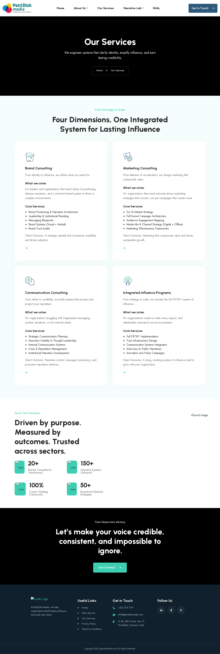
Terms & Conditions (92, 629)
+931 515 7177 (125, 607)
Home (60, 8)
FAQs (156, 8)
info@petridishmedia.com (130, 614)
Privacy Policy (89, 623)
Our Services (105, 8)
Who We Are (88, 613)
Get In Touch (200, 8)
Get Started (107, 567)
